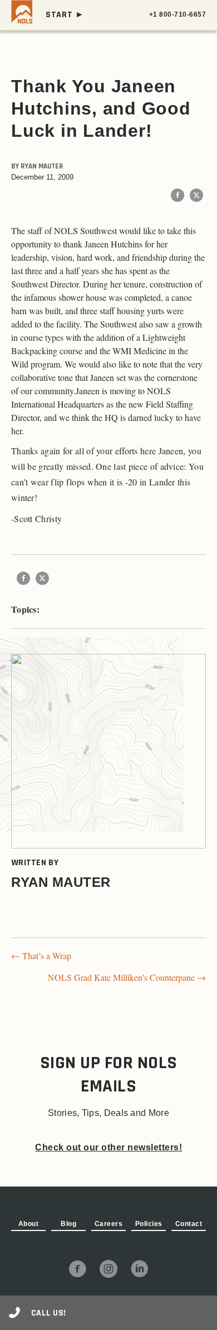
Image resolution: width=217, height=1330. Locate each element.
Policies (148, 1224)
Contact (189, 1224)
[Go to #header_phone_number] (108, 1313)
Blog (68, 1224)
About (28, 1224)
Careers (109, 1224)
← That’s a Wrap (41, 955)
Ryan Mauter (42, 166)
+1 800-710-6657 (177, 14)
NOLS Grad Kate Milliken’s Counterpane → (127, 977)
